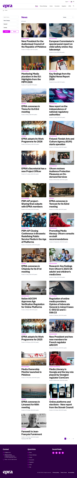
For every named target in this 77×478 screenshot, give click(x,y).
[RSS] (60, 453)
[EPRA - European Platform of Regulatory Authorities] (8, 6)
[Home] (3, 10)
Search (6, 31)
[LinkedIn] (53, 453)
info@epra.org (7, 452)
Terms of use (64, 472)
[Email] (63, 453)
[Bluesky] (56, 453)
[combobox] (11, 20)
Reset (14, 31)
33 (73, 438)
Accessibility (71, 472)
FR (73, 1)
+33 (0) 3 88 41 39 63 (12, 459)
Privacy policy (56, 472)
